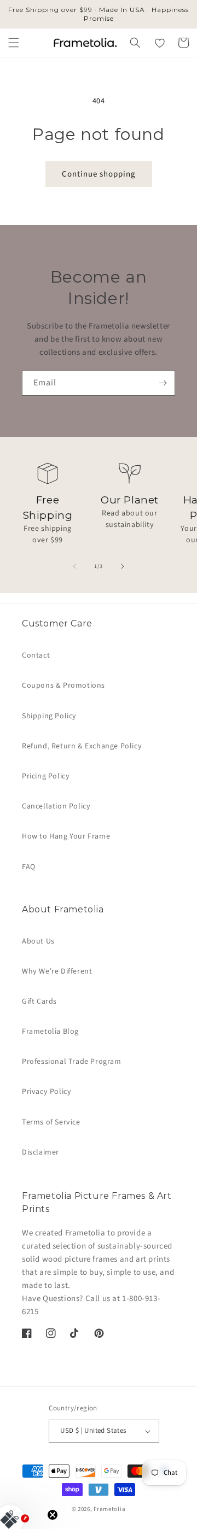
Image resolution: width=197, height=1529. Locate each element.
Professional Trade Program (71, 1061)
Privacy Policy (46, 1091)
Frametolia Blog (50, 1031)
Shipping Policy (49, 716)
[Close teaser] (52, 1514)
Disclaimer (40, 1152)
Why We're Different (57, 971)
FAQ (29, 867)
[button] (14, 43)
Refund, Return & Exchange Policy (82, 746)
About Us (38, 941)
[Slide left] (74, 566)
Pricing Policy (45, 776)
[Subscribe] (162, 383)
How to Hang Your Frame (66, 836)
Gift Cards (39, 1001)
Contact (36, 655)
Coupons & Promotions (63, 685)
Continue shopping (99, 174)
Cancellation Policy (56, 806)
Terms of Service (51, 1122)
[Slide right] (123, 566)
